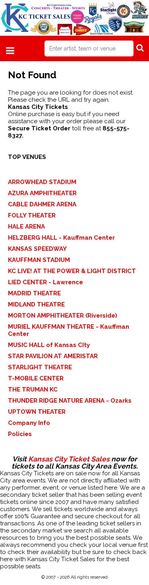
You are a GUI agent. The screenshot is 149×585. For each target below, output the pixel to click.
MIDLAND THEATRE (36, 304)
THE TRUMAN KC (33, 389)
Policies (20, 434)
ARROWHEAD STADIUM (42, 182)
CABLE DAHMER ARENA (42, 204)
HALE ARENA (26, 226)
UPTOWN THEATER (37, 411)
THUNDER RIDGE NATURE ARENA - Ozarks (70, 400)
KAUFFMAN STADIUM (39, 259)
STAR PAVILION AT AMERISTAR (53, 356)
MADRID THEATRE (34, 293)
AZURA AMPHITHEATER (42, 193)
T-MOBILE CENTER (36, 378)
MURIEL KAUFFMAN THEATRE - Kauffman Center (68, 330)
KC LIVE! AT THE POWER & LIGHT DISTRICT (72, 271)
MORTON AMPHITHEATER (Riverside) (62, 315)
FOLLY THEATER (32, 215)
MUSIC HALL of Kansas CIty (49, 345)
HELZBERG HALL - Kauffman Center (61, 237)
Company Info (29, 422)
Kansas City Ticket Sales (69, 459)
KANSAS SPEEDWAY (37, 248)
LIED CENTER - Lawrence (45, 282)
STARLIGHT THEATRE (40, 367)
